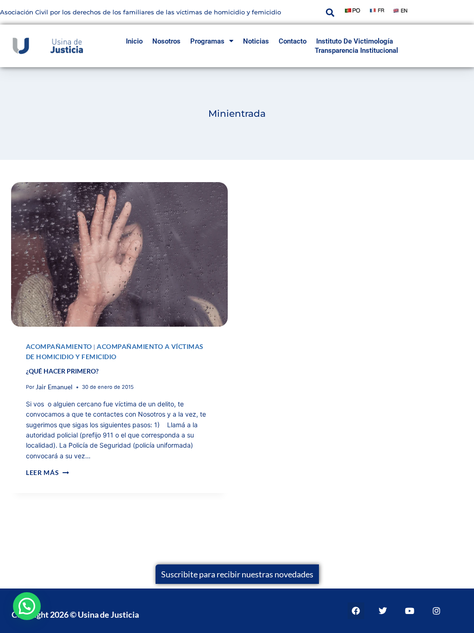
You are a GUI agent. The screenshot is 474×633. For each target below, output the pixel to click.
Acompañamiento (59, 346)
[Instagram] (436, 610)
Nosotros (166, 41)
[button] (329, 12)
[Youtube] (409, 610)
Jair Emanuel (54, 387)
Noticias (256, 41)
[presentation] (119, 254)
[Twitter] (382, 610)
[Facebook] (356, 610)
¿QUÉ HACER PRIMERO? (62, 371)
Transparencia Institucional (356, 50)
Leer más (47, 472)
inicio (134, 41)
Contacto (292, 41)
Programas (207, 41)
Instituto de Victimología (354, 41)
